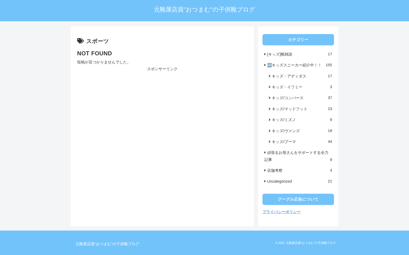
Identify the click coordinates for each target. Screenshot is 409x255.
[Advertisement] (162, 102)
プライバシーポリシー (281, 212)
